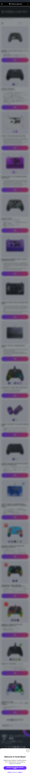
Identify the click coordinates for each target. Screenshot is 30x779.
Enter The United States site (15, 768)
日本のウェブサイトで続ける (15, 772)
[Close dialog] (27, 750)
